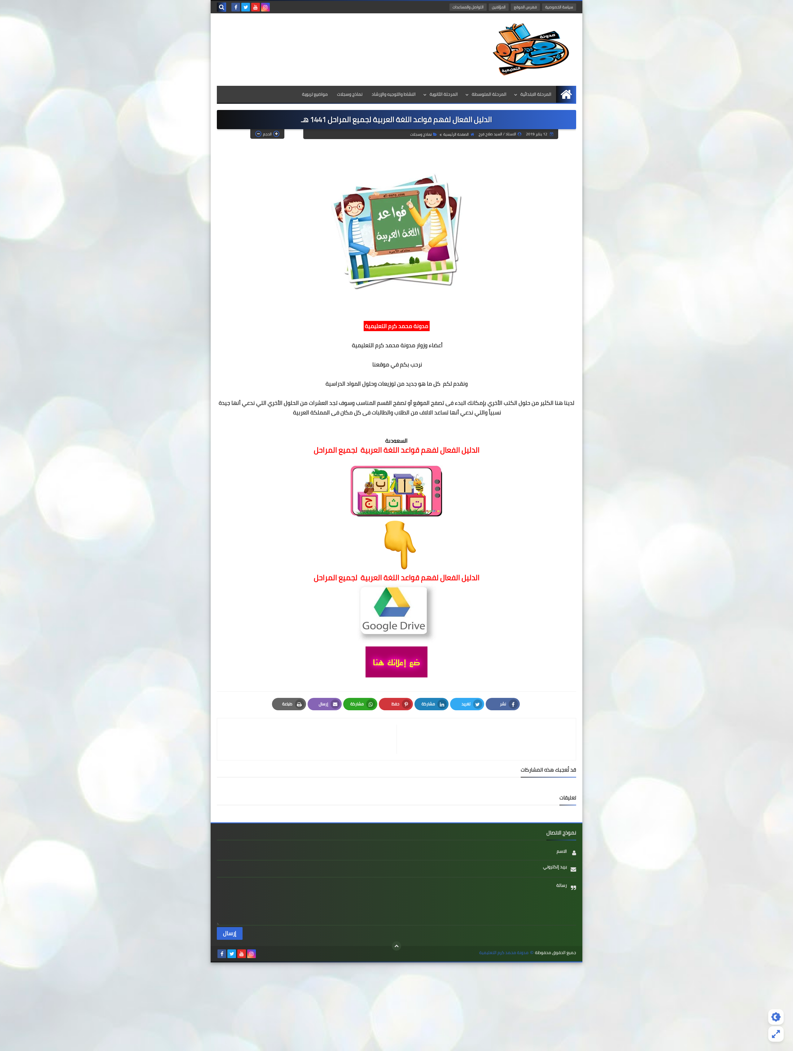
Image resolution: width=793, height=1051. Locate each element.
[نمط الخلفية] (776, 1034)
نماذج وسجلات (349, 94)
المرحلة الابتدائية (535, 94)
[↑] (396, 946)
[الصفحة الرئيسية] (566, 94)
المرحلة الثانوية (444, 94)
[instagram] (265, 7)
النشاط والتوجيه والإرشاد (394, 94)
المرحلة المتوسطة (489, 94)
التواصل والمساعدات (468, 7)
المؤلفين (499, 7)
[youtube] (255, 7)
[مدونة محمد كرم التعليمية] (531, 50)
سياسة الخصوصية (559, 7)
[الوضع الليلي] (776, 1017)
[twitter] (245, 7)
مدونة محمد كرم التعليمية (503, 952)
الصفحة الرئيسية (456, 134)
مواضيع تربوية (315, 94)
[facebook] (235, 7)
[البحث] (221, 7)
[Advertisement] (396, 1005)
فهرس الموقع (525, 7)
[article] (309, 739)
